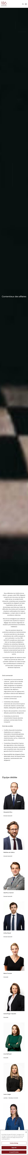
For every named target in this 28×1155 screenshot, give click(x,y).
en (23, 4)
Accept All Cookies (14, 1152)
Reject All (14, 1147)
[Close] (26, 1132)
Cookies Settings (14, 1143)
